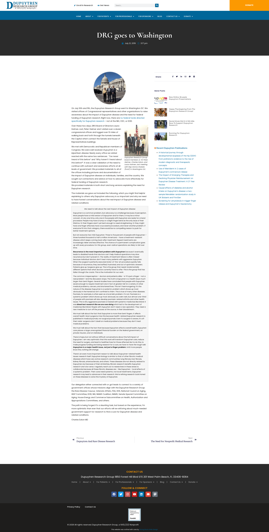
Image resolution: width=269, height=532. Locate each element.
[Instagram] (127, 494)
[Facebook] (114, 494)
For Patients (103, 16)
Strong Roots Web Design (148, 529)
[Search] (157, 5)
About (88, 16)
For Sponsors (144, 16)
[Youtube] (134, 494)
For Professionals (123, 16)
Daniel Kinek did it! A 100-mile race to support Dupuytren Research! (181, 123)
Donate (187, 16)
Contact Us (171, 16)
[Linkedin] (141, 494)
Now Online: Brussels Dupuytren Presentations (180, 98)
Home (78, 16)
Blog (160, 16)
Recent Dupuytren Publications (171, 148)
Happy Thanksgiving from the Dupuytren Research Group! (182, 110)
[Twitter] (120, 494)
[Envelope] (148, 494)
